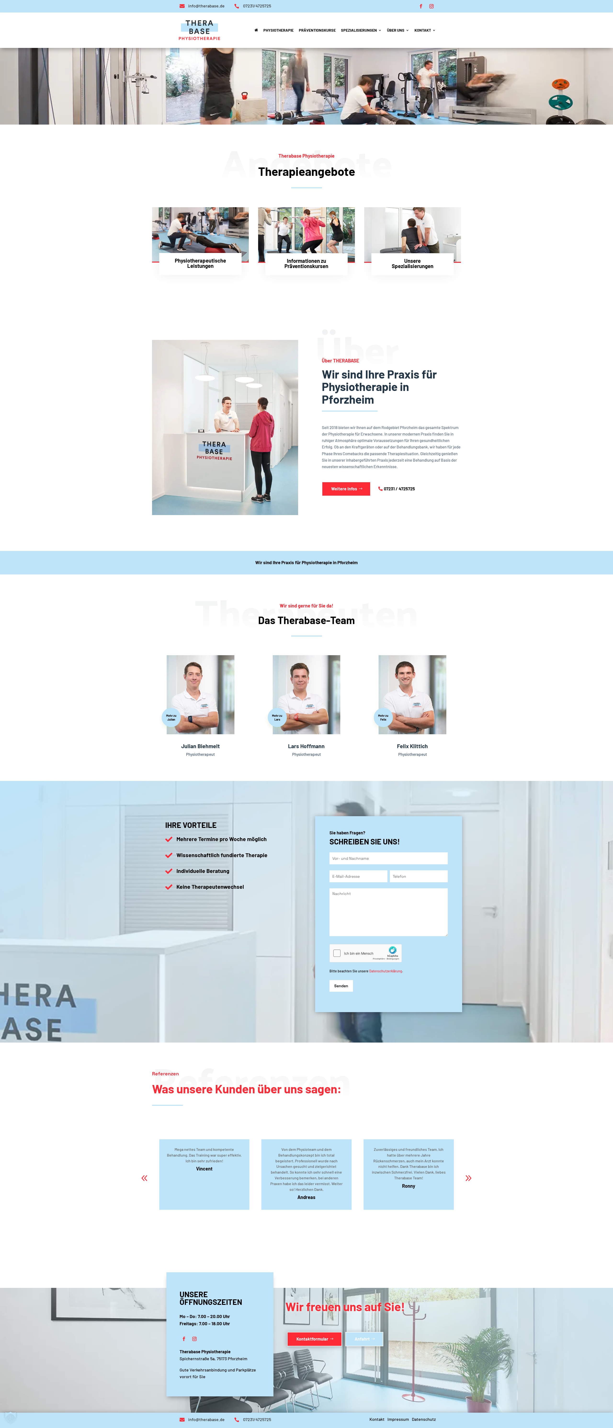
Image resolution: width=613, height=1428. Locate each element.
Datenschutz (424, 1419)
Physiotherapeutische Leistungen (200, 263)
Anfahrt (362, 1339)
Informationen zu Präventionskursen (306, 263)
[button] (468, 1178)
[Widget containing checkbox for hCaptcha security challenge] (365, 953)
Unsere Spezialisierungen (412, 263)
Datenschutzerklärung (385, 971)
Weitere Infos (344, 488)
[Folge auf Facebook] (421, 6)
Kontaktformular (312, 1339)
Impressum (398, 1419)
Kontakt (377, 1419)
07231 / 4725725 (399, 488)
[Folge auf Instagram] (431, 6)
